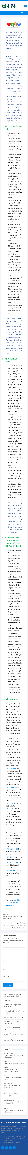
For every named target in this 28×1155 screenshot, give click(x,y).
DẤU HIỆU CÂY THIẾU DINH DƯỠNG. (14, 1017)
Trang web (6, 976)
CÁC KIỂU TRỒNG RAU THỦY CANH (13, 1040)
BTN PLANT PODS (13, 862)
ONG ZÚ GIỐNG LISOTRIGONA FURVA (12, 1028)
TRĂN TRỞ (7, 1000)
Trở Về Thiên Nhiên (9, 1084)
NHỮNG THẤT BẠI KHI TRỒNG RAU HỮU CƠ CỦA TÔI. (13, 1035)
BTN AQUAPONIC (12, 849)
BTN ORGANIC (11, 768)
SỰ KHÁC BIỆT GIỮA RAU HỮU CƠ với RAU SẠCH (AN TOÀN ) (14, 1012)
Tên (4, 961)
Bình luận (6, 946)
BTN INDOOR (11, 857)
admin (5, 1092)
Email (5, 969)
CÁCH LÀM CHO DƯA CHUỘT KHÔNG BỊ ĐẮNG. (12, 1022)
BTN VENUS (11, 809)
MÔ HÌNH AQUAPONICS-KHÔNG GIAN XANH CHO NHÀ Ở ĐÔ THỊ (14, 926)
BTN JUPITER (11, 803)
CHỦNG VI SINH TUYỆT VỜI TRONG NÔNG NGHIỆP (12, 917)
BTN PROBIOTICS (12, 787)
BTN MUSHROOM (13, 870)
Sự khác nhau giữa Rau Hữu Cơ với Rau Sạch (13, 902)
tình (5, 1061)
